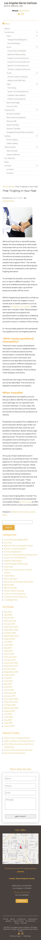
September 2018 (11, 708)
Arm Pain (8, 543)
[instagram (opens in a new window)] (22, 14)
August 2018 (9, 711)
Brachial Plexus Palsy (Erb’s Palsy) (18, 546)
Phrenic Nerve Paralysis (17, 77)
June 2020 (8, 645)
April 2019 (8, 687)
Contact (7, 166)
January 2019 (9, 696)
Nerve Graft (11, 121)
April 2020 (8, 651)
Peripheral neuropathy (20, 307)
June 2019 (8, 681)
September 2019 (11, 672)
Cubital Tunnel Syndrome (18, 62)
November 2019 (11, 666)
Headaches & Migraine (17, 40)
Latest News (9, 576)
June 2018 (8, 717)
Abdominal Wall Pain (16, 80)
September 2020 (11, 636)
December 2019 (11, 663)
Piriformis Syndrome (16, 99)
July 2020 (8, 642)
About (7, 29)
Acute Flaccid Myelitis (16, 51)
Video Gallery (12, 143)
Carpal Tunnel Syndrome (18, 58)
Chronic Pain (12, 106)
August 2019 (9, 675)
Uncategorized (10, 600)
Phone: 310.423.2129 (22, 892)
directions (22, 901)
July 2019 (8, 678)
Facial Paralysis (13, 43)
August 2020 (9, 639)
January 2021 (9, 624)
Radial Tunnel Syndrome (18, 66)
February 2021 (10, 621)
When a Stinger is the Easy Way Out (19, 741)
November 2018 (11, 702)
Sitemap (27, 936)
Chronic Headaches (12, 552)
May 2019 (8, 684)
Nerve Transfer (12, 125)
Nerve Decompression (16, 117)
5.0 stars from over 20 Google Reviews (20, 868)
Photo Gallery (12, 140)
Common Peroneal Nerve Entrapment (20, 555)
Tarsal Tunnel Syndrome (17, 92)
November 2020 (11, 630)
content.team (8, 201)
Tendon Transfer (13, 129)
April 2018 (8, 723)
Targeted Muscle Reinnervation (20, 132)
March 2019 (9, 690)
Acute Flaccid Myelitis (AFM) (16, 540)
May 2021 (8, 612)
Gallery (7, 136)
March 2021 (9, 618)
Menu (7, 24)
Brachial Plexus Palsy (16, 54)
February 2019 (10, 693)
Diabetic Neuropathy (16, 95)
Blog (6, 162)
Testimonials (10, 147)
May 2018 (8, 720)
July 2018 (8, 714)
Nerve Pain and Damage (14, 753)
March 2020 (9, 654)
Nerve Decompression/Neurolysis (18, 582)
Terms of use (15, 936)
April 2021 (8, 615)
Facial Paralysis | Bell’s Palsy (16, 564)
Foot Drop (11, 88)
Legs (8, 84)
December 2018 (11, 699)
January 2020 (10, 660)
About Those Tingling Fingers (17, 738)
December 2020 (11, 627)
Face (8, 36)
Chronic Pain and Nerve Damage (18, 750)
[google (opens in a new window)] (19, 14)
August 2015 (9, 726)
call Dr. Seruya (26, 502)
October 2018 (9, 705)
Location (10, 169)
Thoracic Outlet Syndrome (18, 69)
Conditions (9, 32)
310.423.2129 (24, 11)
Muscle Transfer (13, 114)
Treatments (9, 110)
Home (5, 187)
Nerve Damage (13, 103)
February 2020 (10, 657)
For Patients (9, 158)
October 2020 (10, 633)
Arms (8, 47)
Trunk (8, 73)
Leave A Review (13, 155)
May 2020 (8, 648)
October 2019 (9, 669)
